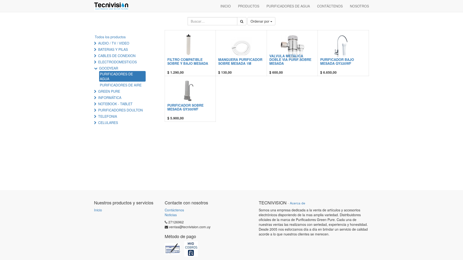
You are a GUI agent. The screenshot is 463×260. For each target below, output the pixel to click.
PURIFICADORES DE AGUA (116, 76)
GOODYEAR (108, 68)
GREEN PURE (109, 91)
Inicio (98, 210)
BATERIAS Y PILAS (113, 49)
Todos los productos (110, 36)
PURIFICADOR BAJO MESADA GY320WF (337, 61)
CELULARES (108, 122)
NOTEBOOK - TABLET (115, 103)
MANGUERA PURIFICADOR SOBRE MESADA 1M (240, 61)
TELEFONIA (107, 116)
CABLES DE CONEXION (117, 55)
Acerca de (297, 203)
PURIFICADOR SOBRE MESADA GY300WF (185, 107)
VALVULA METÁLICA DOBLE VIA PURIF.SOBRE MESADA (290, 59)
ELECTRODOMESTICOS (117, 61)
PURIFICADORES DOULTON (120, 110)
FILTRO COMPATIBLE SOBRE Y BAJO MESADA (187, 61)
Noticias (171, 214)
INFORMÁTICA (109, 97)
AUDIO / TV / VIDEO (113, 43)
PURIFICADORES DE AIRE (121, 85)
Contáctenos (174, 210)
